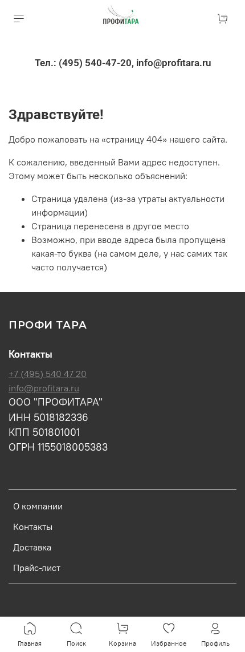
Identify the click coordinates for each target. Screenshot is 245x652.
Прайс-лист (36, 567)
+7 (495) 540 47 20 (48, 373)
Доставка (32, 547)
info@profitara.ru (44, 388)
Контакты (32, 526)
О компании (38, 506)
